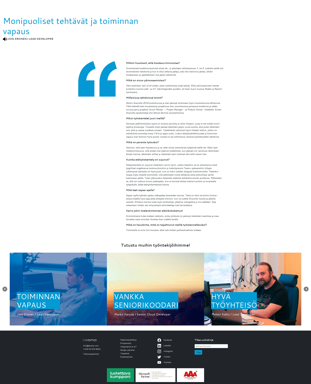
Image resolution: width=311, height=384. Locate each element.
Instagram (168, 351)
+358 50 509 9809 (91, 349)
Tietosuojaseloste (91, 353)
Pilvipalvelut (125, 343)
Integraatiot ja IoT (128, 346)
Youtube (167, 362)
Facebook (167, 339)
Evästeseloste (126, 356)
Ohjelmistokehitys (128, 339)
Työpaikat (124, 353)
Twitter (166, 356)
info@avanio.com (91, 345)
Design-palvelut (127, 350)
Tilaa (198, 352)
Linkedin (167, 345)
